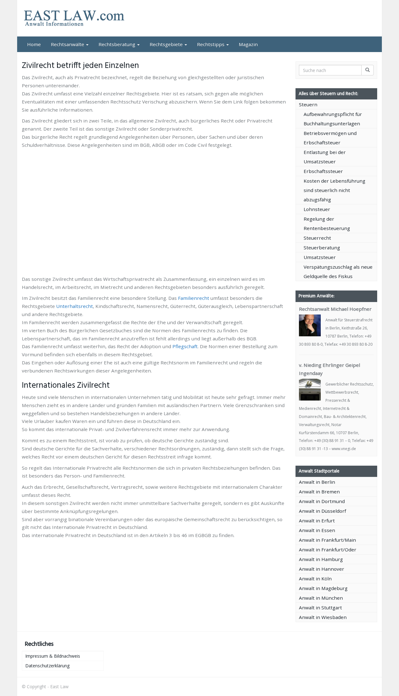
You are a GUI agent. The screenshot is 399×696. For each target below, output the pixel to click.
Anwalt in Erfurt (317, 520)
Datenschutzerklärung (47, 666)
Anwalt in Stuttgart (320, 607)
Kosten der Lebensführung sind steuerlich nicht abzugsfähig (334, 190)
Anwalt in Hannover (321, 569)
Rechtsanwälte (68, 44)
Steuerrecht (317, 238)
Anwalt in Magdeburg (323, 588)
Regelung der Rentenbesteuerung (327, 223)
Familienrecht (193, 298)
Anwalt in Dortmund (322, 501)
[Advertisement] (154, 166)
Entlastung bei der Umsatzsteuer (325, 157)
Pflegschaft (185, 346)
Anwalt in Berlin (317, 482)
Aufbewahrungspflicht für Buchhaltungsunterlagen (333, 119)
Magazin (248, 44)
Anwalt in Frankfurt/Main (327, 540)
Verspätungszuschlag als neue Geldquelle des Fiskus (338, 271)
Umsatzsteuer (320, 257)
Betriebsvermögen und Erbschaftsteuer (330, 138)
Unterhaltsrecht (74, 306)
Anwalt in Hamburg (321, 559)
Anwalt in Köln (315, 578)
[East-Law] (78, 18)
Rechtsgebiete (167, 44)
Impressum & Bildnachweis (52, 656)
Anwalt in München (321, 598)
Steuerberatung (322, 247)
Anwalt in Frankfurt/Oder (327, 549)
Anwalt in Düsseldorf (322, 511)
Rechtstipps (211, 44)
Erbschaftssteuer (323, 171)
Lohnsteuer (317, 209)
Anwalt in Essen (317, 530)
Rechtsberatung (118, 44)
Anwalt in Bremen (319, 491)
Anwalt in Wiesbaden (323, 617)
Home (34, 44)
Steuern (308, 104)
